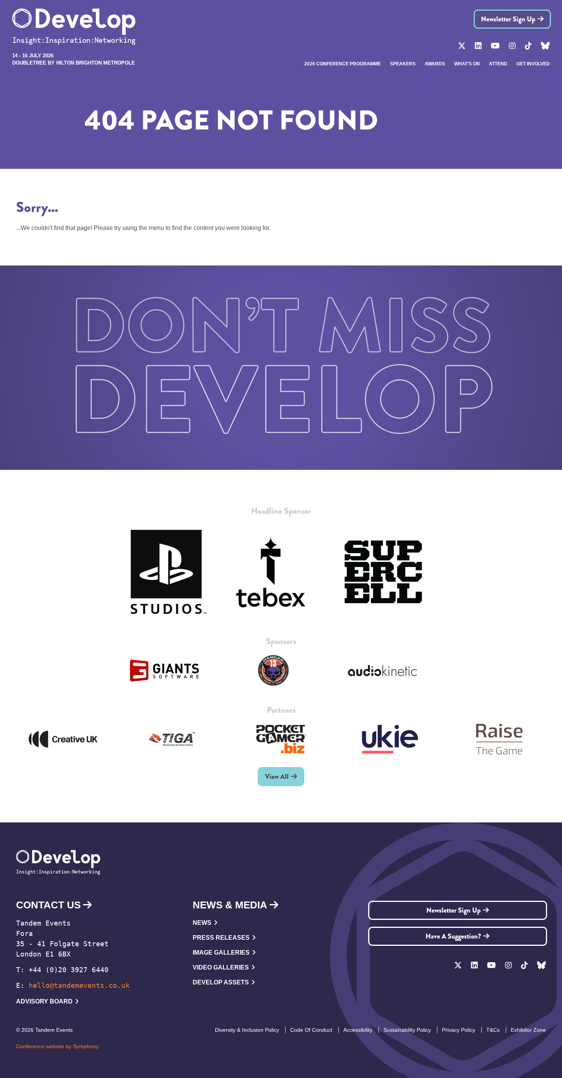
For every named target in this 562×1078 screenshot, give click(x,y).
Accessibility (357, 1030)
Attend (498, 63)
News (202, 922)
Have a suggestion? (453, 936)
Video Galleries (221, 967)
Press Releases (221, 937)
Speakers (403, 63)
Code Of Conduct (311, 1030)
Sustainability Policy (407, 1030)
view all (277, 777)
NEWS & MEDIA (230, 905)
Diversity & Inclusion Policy (247, 1030)
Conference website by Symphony (57, 1046)
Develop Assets (221, 982)
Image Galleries (221, 952)
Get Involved (533, 63)
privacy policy (458, 1030)
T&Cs (493, 1030)
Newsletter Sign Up (508, 19)
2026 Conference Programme (342, 63)
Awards (435, 63)
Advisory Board (44, 1001)
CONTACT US (48, 905)
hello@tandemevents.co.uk (79, 985)
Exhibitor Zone (528, 1030)
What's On (467, 63)
